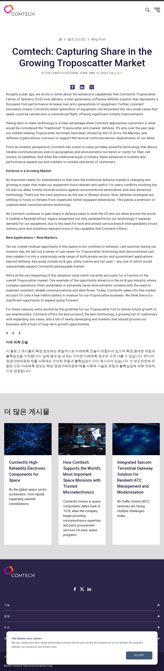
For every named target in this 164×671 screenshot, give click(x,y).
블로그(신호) (77, 39)
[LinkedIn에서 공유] (82, 87)
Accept (139, 655)
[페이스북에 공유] (72, 87)
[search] (147, 10)
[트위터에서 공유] (91, 87)
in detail (56, 94)
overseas (48, 138)
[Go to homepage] (19, 10)
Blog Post (98, 39)
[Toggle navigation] (157, 10)
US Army (114, 133)
